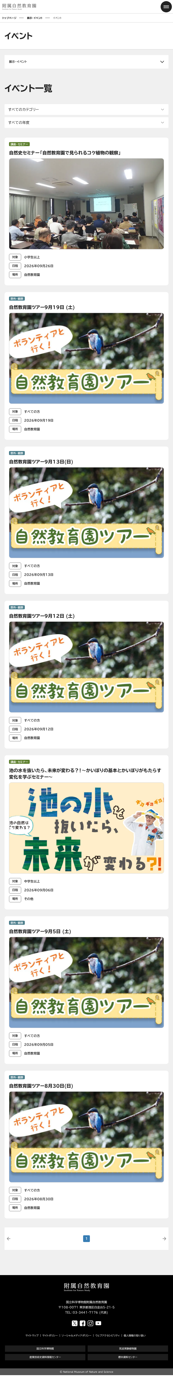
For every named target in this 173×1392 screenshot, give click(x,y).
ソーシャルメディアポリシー (76, 1335)
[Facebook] (82, 1323)
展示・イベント (35, 18)
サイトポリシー (50, 1335)
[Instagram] (90, 1323)
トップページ (9, 18)
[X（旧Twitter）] (74, 1323)
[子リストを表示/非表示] (86, 62)
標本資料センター (127, 1357)
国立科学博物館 (45, 1348)
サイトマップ (32, 1335)
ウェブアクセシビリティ (107, 1335)
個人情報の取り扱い (135, 1335)
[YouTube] (98, 1323)
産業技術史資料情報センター (45, 1357)
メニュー (166, 6)
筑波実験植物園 (128, 1348)
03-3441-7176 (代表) (90, 1312)
